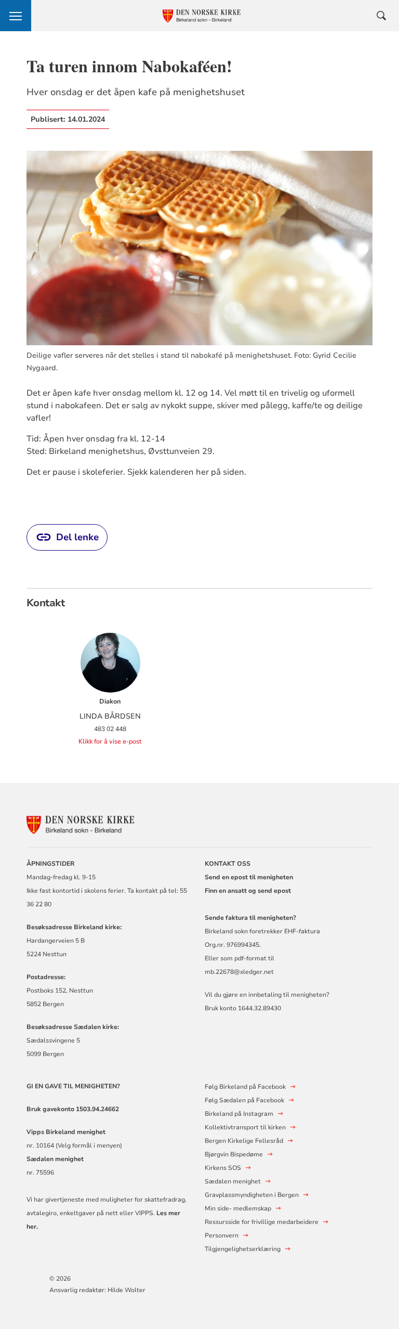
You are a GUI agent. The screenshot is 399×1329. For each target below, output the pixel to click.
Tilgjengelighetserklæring (243, 1249)
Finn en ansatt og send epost (248, 891)
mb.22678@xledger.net (239, 972)
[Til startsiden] (83, 822)
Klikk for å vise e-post (110, 741)
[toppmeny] (15, 15)
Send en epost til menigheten (249, 877)
